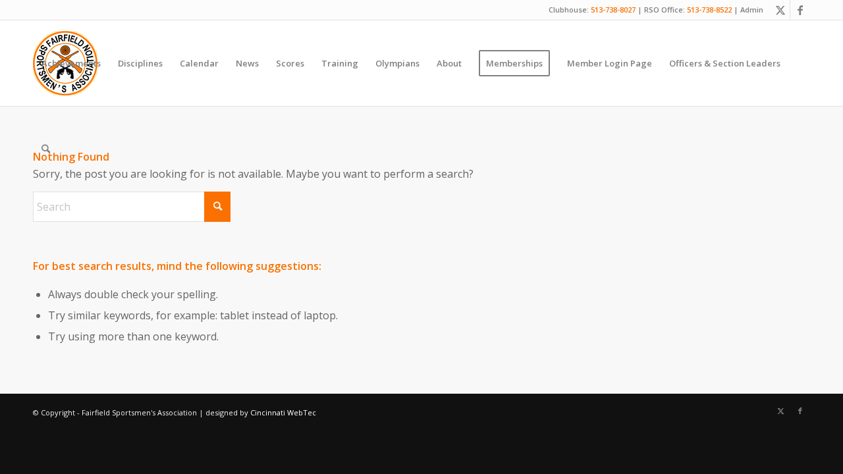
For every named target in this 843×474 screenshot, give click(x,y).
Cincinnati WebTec (283, 412)
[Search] (46, 149)
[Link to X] (780, 10)
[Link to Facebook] (800, 10)
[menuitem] (71, 63)
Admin (751, 9)
